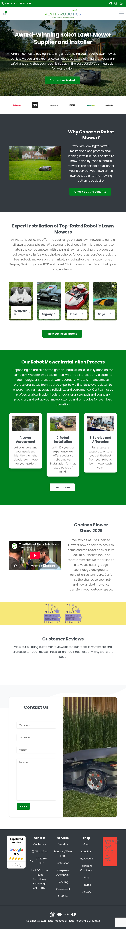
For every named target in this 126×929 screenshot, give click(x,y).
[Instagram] (115, 3)
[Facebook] (110, 3)
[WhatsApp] (121, 3)
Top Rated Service (16, 840)
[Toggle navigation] (121, 13)
